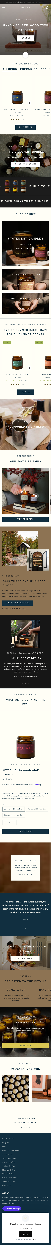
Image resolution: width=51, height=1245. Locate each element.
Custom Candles (8, 1166)
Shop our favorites (25, 958)
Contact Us (6, 1185)
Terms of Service (8, 1182)
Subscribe (25, 1046)
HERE (42, 2)
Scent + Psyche (8, 1139)
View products (25, 519)
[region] (25, 29)
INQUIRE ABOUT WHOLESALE (14, 609)
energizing (29, 69)
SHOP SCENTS (25, 127)
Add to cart (25, 831)
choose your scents (25, 164)
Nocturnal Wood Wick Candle (17, 110)
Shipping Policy (8, 1174)
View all (25, 392)
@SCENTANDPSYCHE (25, 1069)
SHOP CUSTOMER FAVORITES (25, 676)
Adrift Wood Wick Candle (17, 375)
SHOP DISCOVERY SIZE (25, 308)
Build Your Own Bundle (11, 1150)
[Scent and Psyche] (25, 7)
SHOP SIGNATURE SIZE (26, 284)
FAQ (4, 1147)
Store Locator (7, 1154)
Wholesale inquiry (9, 1158)
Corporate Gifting (8, 1162)
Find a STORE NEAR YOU (17, 603)
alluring (9, 69)
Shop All (5, 1143)
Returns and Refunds (10, 1178)
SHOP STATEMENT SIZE (25, 249)
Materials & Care (8, 1170)
